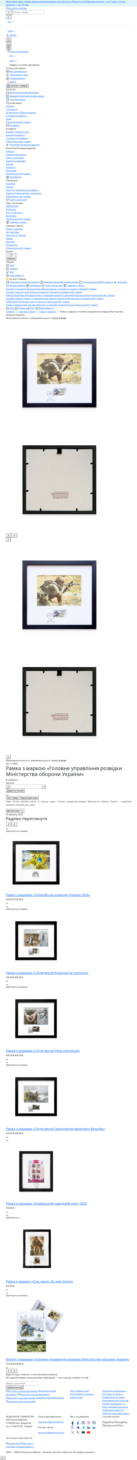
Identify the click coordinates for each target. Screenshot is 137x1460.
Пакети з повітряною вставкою (22, 190)
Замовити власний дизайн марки (27, 96)
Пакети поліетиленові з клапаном (23, 193)
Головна (10, 311)
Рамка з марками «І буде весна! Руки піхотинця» (43, 1051)
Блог (12, 272)
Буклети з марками (16, 161)
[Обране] (8, 43)
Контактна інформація (114, 1391)
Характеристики (29, 797)
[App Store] (27, 1443)
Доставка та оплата (112, 1394)
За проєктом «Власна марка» (21, 112)
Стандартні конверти (17, 138)
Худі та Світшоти (14, 212)
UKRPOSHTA (12, 206)
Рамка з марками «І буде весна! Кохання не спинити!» (47, 973)
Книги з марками (15, 157)
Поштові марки (18, 99)
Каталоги (11, 167)
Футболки (11, 209)
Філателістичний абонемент (24, 92)
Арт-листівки (12, 232)
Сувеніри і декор (18, 222)
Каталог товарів (18, 85)
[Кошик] (8, 48)
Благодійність (17, 275)
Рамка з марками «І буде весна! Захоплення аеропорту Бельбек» (55, 1129)
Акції (12, 265)
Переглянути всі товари (18, 122)
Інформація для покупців (115, 1400)
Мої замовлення (18, 71)
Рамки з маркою (14, 228)
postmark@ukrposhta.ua (50, 1422)
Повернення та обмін (113, 1397)
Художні (10, 106)
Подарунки (11, 244)
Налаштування (17, 78)
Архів (8, 119)
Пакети (9, 186)
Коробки (10, 183)
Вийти (13, 81)
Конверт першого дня (17, 131)
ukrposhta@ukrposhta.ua (51, 1432)
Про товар (12, 797)
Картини (10, 241)
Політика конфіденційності (20, 1446)
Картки (9, 164)
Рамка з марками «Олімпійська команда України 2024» (48, 895)
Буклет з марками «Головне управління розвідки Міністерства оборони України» (68, 1359)
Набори (10, 151)
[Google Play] (13, 1443)
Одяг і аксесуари (18, 199)
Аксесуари (11, 170)
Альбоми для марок (16, 154)
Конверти (15, 125)
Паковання (15, 177)
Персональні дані (19, 74)
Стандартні (12, 109)
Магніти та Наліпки (16, 235)
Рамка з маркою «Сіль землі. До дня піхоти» (39, 1281)
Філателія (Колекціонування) (24, 144)
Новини (14, 268)
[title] (8, 39)
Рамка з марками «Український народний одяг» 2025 (46, 1203)
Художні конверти (15, 135)
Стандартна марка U (16, 115)
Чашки (9, 238)
